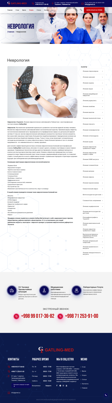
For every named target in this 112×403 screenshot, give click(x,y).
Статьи (39, 10)
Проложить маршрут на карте (21, 384)
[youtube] (67, 385)
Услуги (31, 10)
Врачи (24, 10)
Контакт (46, 10)
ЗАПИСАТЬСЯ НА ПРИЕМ (94, 10)
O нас (84, 367)
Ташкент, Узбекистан (62, 4)
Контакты (85, 384)
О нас (17, 10)
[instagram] (63, 385)
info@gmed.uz (90, 4)
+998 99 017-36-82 (41, 4)
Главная (9, 10)
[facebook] (57, 385)
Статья (84, 379)
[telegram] (60, 385)
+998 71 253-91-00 (81, 316)
